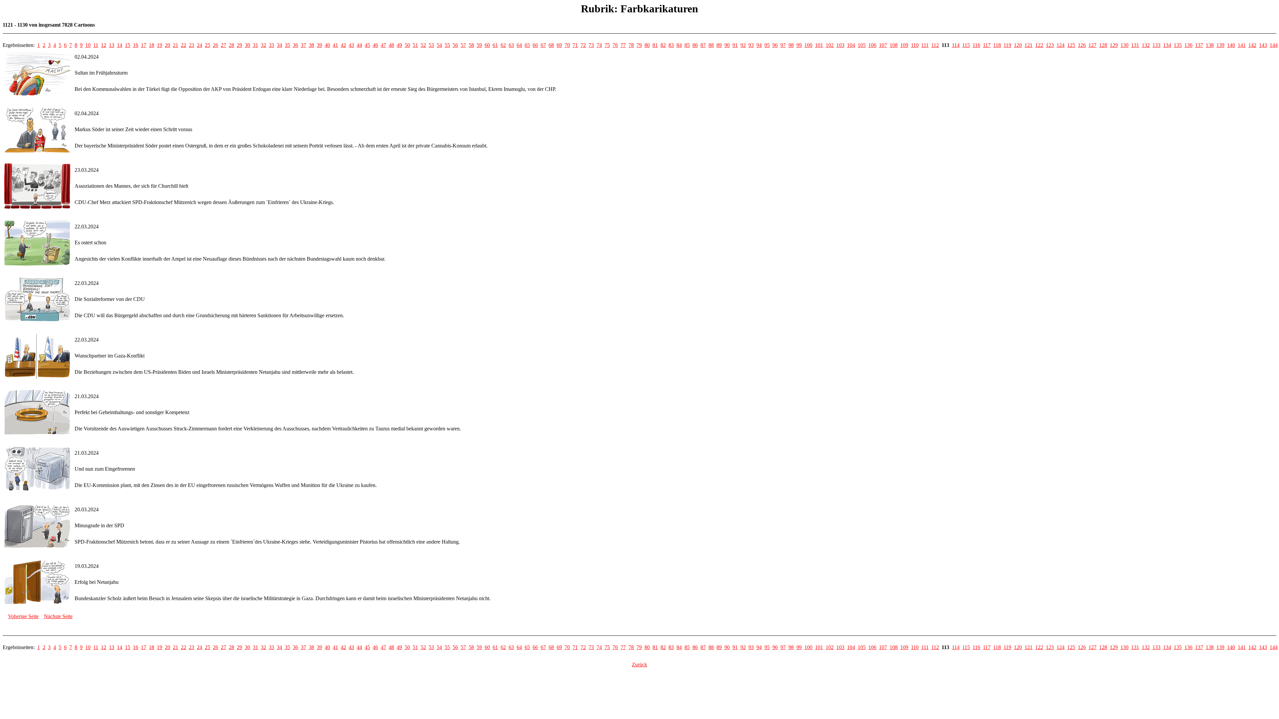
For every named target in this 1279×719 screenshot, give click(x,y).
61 (495, 45)
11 (95, 45)
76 (615, 45)
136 (1188, 45)
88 (711, 45)
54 (439, 45)
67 (543, 45)
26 (215, 45)
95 (767, 45)
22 (183, 45)
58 (471, 45)
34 (279, 45)
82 (663, 45)
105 (862, 45)
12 (103, 45)
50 (407, 45)
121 (1029, 45)
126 (1082, 45)
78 (631, 45)
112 (935, 45)
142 (1252, 45)
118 (997, 45)
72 (583, 45)
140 (1231, 45)
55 (447, 45)
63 (511, 45)
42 (343, 45)
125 (1071, 45)
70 (567, 45)
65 (527, 45)
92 (743, 45)
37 (303, 45)
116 (976, 45)
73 (591, 45)
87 (703, 45)
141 (1242, 45)
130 (1124, 45)
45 (367, 45)
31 (255, 45)
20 (167, 45)
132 (1146, 45)
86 (695, 45)
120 (1018, 45)
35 (287, 45)
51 (415, 45)
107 (883, 45)
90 (727, 45)
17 (143, 45)
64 (519, 45)
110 (915, 45)
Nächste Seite (58, 616)
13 (111, 45)
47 (383, 45)
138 (1210, 45)
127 (1092, 45)
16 (135, 45)
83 (671, 45)
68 (551, 45)
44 (359, 45)
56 (455, 45)
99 (799, 45)
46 (375, 45)
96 (775, 45)
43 (351, 45)
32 (263, 45)
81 (655, 45)
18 (151, 45)
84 (679, 45)
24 (199, 45)
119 (1007, 45)
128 (1103, 45)
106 (872, 45)
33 (271, 45)
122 (1039, 45)
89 (719, 45)
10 (88, 45)
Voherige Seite (23, 616)
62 (503, 45)
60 (487, 45)
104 (851, 45)
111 (925, 45)
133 (1156, 45)
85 (687, 45)
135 (1178, 45)
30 (247, 45)
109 (904, 45)
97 (783, 45)
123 (1050, 45)
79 (639, 45)
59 (479, 45)
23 (191, 45)
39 (319, 45)
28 (231, 45)
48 (391, 45)
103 (840, 45)
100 (808, 45)
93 (751, 45)
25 (207, 45)
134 (1167, 45)
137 (1199, 45)
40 (327, 45)
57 (463, 45)
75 (607, 45)
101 (819, 45)
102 (830, 45)
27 (223, 45)
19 (159, 45)
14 (119, 45)
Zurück (639, 664)
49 (399, 45)
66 (535, 45)
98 (791, 45)
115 (966, 45)
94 (759, 45)
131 (1135, 45)
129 (1114, 45)
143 (1263, 45)
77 (623, 45)
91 (735, 45)
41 (335, 45)
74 (599, 45)
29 (239, 45)
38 (311, 45)
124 (1061, 45)
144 (1274, 45)
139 (1220, 45)
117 (987, 45)
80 (647, 45)
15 (127, 45)
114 (956, 45)
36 (295, 45)
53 (431, 45)
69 (559, 45)
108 (894, 45)
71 (575, 45)
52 (423, 45)
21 (175, 45)
